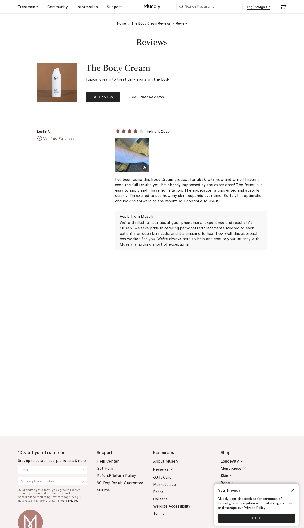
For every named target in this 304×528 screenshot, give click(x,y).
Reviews (160, 469)
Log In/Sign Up (259, 7)
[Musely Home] (152, 6)
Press (158, 492)
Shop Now (103, 97)
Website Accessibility (172, 506)
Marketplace (164, 484)
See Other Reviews (146, 97)
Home (121, 23)
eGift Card (162, 477)
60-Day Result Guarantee (120, 483)
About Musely (165, 461)
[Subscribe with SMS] (82, 481)
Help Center (108, 461)
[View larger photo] (144, 168)
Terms (60, 500)
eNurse (103, 490)
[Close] (292, 490)
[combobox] (209, 6)
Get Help (105, 468)
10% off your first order (41, 452)
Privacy (73, 500)
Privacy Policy (255, 508)
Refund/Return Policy (116, 475)
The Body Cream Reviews (151, 23)
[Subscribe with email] (82, 470)
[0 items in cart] (283, 7)
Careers (160, 499)
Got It (256, 518)
